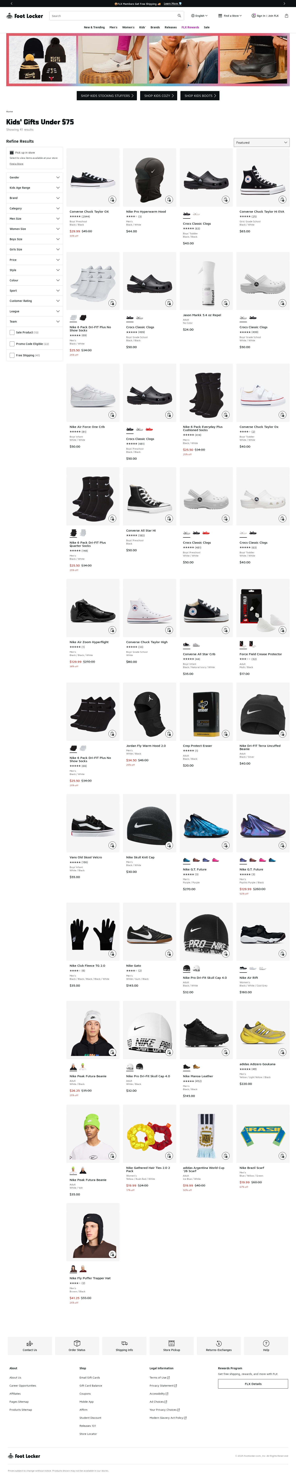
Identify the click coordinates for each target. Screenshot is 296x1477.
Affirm (83, 1409)
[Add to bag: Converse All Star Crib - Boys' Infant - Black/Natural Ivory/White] (226, 630)
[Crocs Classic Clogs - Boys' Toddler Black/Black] (253, 533)
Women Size (18, 229)
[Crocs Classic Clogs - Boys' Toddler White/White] (196, 214)
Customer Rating (21, 300)
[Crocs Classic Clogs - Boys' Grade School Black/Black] (253, 317)
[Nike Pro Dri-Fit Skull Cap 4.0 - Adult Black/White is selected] (186, 968)
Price (13, 259)
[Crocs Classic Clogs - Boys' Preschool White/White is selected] (186, 533)
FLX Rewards (190, 27)
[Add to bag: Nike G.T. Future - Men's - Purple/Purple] (226, 845)
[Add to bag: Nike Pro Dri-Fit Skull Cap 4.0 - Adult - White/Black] (169, 1052)
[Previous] (12, 3)
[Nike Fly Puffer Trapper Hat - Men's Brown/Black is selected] (73, 1268)
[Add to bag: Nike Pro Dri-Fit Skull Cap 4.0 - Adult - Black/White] (226, 953)
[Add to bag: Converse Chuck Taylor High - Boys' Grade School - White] (169, 630)
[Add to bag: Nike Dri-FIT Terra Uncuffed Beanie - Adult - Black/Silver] (282, 734)
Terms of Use (158, 1377)
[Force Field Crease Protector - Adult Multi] (253, 644)
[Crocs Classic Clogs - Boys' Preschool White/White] (139, 429)
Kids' (142, 27)
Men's (113, 27)
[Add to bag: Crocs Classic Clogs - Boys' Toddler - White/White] (282, 518)
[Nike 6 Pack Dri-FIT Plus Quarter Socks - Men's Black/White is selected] (73, 533)
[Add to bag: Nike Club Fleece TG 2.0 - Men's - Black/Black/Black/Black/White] (112, 953)
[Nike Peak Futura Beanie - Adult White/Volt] (83, 1066)
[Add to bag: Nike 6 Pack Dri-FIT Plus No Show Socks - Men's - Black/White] (112, 303)
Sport (13, 290)
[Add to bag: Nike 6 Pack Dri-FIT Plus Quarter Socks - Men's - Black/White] (112, 518)
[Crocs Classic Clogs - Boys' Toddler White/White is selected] (243, 533)
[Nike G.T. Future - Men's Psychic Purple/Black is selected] (243, 860)
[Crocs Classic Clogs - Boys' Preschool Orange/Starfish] (149, 429)
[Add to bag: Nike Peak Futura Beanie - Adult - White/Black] (112, 1052)
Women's (128, 27)
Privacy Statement (162, 1385)
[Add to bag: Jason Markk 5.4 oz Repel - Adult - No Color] (226, 303)
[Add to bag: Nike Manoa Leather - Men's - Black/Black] (226, 1052)
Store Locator (88, 1433)
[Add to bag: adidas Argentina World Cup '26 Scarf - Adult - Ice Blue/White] (226, 1156)
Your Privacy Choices (163, 1409)
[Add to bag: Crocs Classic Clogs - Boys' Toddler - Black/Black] (226, 199)
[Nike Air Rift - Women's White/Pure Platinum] (253, 968)
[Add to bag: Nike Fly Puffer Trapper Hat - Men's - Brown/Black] (112, 1254)
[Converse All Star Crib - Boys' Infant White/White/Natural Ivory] (196, 644)
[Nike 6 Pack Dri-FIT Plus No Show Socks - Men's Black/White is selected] (73, 317)
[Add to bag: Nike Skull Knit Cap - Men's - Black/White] (169, 845)
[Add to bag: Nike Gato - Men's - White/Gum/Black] (169, 953)
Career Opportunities (22, 1385)
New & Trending (94, 27)
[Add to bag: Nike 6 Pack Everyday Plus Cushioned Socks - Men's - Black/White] (226, 415)
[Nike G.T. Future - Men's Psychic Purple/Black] (206, 860)
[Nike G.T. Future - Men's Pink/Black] (215, 860)
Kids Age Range (20, 187)
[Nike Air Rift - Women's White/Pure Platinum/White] (262, 968)
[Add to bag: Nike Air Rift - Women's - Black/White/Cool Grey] (282, 953)
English (200, 15)
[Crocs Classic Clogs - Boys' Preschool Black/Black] (196, 533)
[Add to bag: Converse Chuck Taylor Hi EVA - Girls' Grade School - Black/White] (282, 199)
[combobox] (117, 15)
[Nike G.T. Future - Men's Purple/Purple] (272, 860)
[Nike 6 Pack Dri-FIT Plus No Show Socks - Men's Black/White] (83, 317)
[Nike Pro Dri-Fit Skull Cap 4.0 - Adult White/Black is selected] (130, 1066)
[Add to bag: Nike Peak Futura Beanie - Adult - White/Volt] (112, 1156)
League (14, 311)
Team (13, 321)
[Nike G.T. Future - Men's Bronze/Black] (196, 860)
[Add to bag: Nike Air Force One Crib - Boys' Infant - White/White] (112, 415)
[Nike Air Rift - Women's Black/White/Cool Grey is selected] (243, 968)
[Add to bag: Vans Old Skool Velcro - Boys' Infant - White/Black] (112, 845)
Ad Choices (157, 1401)
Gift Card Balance (91, 1385)
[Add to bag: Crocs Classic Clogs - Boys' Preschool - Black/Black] (169, 415)
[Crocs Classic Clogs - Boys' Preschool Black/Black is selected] (130, 429)
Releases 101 (88, 1425)
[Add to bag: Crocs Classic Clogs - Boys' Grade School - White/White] (282, 303)
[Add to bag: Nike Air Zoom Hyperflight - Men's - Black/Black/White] (112, 630)
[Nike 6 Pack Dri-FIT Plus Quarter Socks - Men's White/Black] (83, 533)
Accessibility (157, 1393)
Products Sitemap (20, 1409)
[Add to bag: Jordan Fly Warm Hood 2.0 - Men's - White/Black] (169, 734)
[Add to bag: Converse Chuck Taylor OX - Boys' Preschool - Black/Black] (112, 199)
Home (9, 111)
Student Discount (90, 1417)
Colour (14, 280)
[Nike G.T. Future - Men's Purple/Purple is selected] (186, 860)
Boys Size (16, 239)
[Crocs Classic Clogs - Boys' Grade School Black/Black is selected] (130, 317)
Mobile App (87, 1401)
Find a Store (16, 163)
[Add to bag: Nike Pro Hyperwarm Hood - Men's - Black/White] (169, 199)
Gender (14, 177)
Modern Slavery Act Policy (166, 1417)
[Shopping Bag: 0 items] (286, 15)
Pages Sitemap (19, 1401)
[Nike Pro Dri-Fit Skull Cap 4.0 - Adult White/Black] (196, 968)
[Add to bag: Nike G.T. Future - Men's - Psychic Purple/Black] (282, 845)
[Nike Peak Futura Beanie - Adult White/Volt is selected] (73, 1170)
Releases (171, 27)
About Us (15, 1377)
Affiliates (15, 1393)
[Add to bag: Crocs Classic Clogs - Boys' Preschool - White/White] (226, 518)
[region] (148, 3)
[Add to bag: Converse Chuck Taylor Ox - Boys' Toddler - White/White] (282, 415)
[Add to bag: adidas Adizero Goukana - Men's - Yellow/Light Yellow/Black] (282, 1052)
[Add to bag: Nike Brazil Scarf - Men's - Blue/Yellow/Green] (282, 1156)
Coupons (85, 1393)
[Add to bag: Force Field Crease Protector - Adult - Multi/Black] (282, 630)
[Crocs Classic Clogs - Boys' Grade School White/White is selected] (243, 317)
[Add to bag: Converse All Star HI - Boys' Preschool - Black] (169, 518)
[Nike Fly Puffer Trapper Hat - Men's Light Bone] (83, 1268)
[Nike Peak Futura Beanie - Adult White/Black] (83, 1170)
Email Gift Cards (90, 1377)
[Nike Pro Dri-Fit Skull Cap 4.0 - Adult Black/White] (139, 1066)
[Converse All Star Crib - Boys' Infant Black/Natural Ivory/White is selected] (186, 644)
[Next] (284, 3)
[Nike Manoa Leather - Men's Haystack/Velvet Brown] (196, 1066)
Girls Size (16, 249)
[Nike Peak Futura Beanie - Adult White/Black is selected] (73, 1066)
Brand (14, 198)
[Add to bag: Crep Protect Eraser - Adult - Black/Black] (226, 734)
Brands (155, 27)
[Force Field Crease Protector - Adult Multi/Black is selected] (243, 644)
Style (13, 270)
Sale (207, 27)
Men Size (15, 218)
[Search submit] (179, 15)
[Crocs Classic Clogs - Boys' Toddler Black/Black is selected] (186, 214)
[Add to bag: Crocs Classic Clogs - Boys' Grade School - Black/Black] (169, 303)
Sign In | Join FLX (267, 15)
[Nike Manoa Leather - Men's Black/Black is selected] (186, 1066)
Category (16, 208)
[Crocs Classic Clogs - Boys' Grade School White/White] (139, 317)
